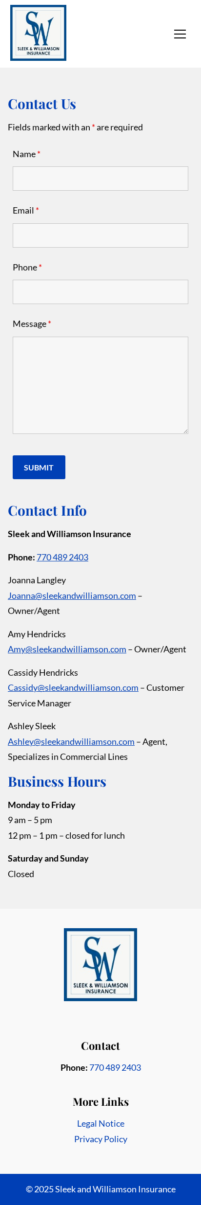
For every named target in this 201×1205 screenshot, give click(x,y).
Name (26, 153)
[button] (180, 34)
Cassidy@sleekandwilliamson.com (73, 687)
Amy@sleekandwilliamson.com (67, 649)
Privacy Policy (100, 1138)
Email (26, 210)
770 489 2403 (62, 557)
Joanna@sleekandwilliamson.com (72, 595)
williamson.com (105, 741)
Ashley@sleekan (39, 741)
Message (32, 323)
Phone (27, 267)
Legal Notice (100, 1123)
